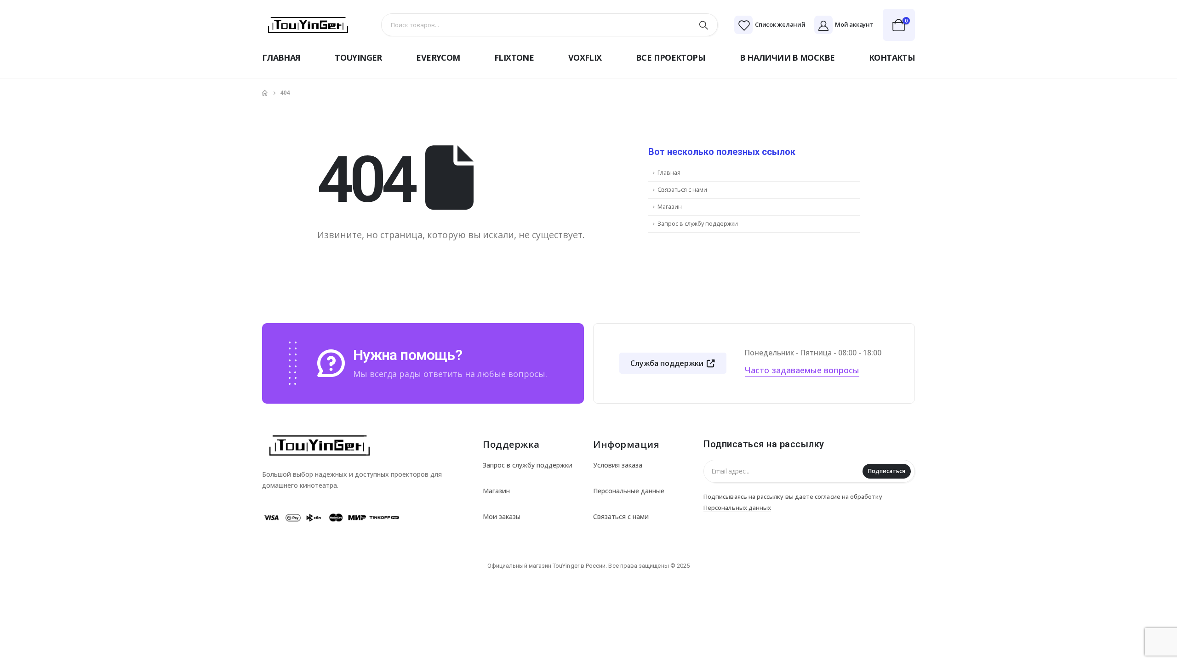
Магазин (669, 207)
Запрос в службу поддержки (697, 224)
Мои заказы (501, 516)
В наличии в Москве (787, 57)
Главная (281, 57)
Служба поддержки (667, 363)
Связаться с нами (682, 190)
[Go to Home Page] (265, 92)
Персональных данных (737, 507)
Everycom (438, 57)
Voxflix (585, 57)
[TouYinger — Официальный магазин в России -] (308, 25)
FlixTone (514, 57)
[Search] (704, 25)
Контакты (892, 57)
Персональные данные (628, 490)
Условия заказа (617, 465)
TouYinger (358, 57)
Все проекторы (670, 57)
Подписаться (886, 471)
